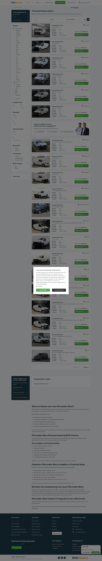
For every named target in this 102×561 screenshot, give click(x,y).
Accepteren (43, 290)
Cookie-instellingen (59, 290)
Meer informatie (39, 286)
